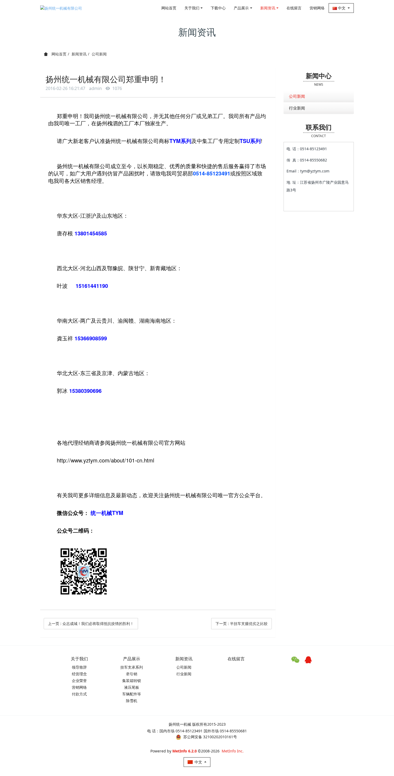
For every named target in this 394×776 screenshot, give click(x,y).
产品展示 (241, 7)
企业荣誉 (79, 680)
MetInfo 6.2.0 (184, 751)
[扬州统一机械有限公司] (61, 8)
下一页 (241, 623)
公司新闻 (99, 53)
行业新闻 (297, 108)
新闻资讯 (267, 7)
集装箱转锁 (131, 680)
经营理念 (79, 673)
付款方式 (79, 693)
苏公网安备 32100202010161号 (210, 736)
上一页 (91, 623)
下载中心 (218, 7)
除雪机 (131, 700)
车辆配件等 (131, 693)
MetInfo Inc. (233, 751)
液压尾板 (131, 687)
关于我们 (191, 7)
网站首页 (168, 7)
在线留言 (294, 7)
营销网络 (317, 7)
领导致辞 (79, 667)
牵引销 (131, 673)
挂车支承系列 (131, 667)
